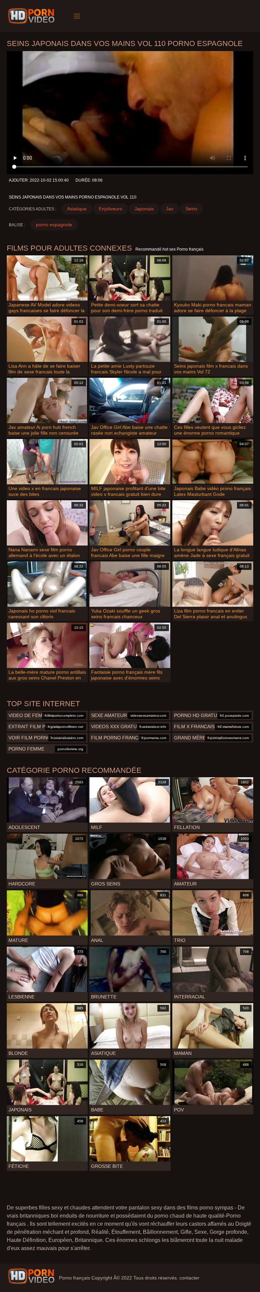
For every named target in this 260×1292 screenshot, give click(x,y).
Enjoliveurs (110, 208)
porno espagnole (54, 224)
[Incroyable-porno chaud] (32, 16)
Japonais (144, 208)
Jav (169, 208)
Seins (191, 208)
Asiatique (77, 208)
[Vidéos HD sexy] (31, 1276)
